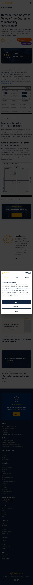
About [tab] (27, 277)
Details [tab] (16, 277)
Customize (15, 306)
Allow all (16, 302)
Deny (16, 311)
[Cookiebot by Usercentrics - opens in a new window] (24, 273)
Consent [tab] (6, 277)
